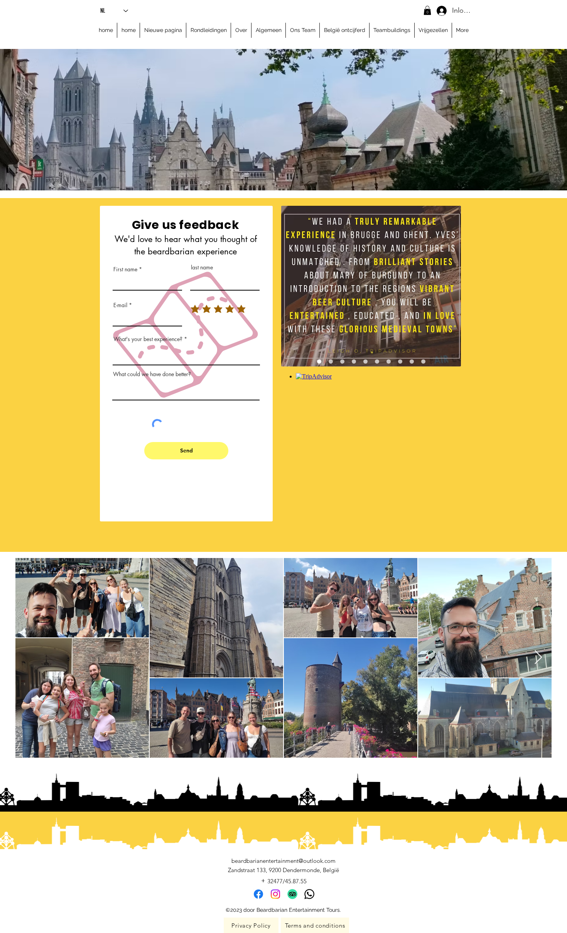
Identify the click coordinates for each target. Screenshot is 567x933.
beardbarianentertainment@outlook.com (283, 860)
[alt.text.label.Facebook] (258, 894)
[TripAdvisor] (292, 894)
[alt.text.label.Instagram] (275, 894)
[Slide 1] (319, 361)
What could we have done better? (152, 374)
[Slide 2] (331, 361)
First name (125, 269)
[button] (427, 10)
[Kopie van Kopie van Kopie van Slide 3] (423, 361)
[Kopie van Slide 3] (354, 361)
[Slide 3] (342, 361)
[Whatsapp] (309, 894)
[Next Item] (538, 657)
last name (202, 267)
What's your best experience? (147, 339)
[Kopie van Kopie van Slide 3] (365, 361)
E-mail (120, 305)
